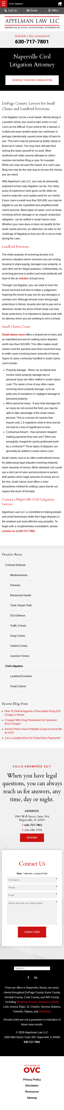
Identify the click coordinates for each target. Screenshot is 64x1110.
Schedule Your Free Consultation (32, 80)
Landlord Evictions (21, 676)
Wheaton (22, 1001)
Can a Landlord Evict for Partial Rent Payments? (33, 738)
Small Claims (18, 686)
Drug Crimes (17, 635)
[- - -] (3, 3)
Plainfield (44, 1011)
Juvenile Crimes (19, 656)
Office (55, 10)
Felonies (15, 585)
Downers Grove (48, 1001)
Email (33, 10)
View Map (32, 837)
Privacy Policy (32, 1079)
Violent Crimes (18, 645)
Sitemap (32, 1097)
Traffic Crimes (18, 625)
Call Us (12, 10)
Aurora (33, 1001)
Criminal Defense (15, 565)
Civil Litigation (14, 666)
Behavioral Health (20, 595)
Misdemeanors (18, 575)
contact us (8, 531)
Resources (32, 1091)
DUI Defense (17, 615)
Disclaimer (32, 1085)
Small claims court (13, 334)
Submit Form (32, 932)
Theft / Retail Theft (21, 605)
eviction (24, 278)
